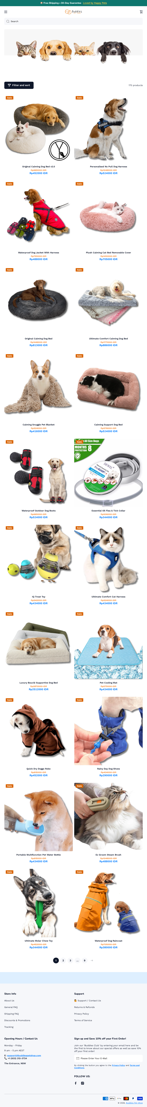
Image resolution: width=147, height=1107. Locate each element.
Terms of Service (83, 1020)
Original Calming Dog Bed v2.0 (38, 166)
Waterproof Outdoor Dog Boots (39, 510)
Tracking (8, 1027)
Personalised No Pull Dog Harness (108, 166)
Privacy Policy (81, 1014)
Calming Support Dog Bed (108, 424)
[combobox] (73, 21)
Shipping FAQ (11, 1014)
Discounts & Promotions (17, 1020)
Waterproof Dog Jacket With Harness (38, 252)
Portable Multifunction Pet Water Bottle (38, 855)
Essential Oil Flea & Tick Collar (108, 510)
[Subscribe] (139, 1058)
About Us (9, 1000)
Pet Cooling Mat (108, 682)
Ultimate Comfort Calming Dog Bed (108, 338)
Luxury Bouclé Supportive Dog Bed (39, 682)
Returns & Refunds (84, 1007)
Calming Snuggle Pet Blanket (39, 424)
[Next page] (91, 960)
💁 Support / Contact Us (87, 1000)
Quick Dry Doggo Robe (39, 768)
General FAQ (11, 1007)
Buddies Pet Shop (134, 1103)
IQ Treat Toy (38, 596)
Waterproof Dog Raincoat (108, 941)
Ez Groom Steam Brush (108, 855)
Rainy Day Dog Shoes (108, 768)
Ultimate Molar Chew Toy (39, 941)
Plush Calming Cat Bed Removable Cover (108, 252)
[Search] (6, 21)
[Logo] (73, 12)
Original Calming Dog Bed (38, 338)
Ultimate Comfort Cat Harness (108, 596)
